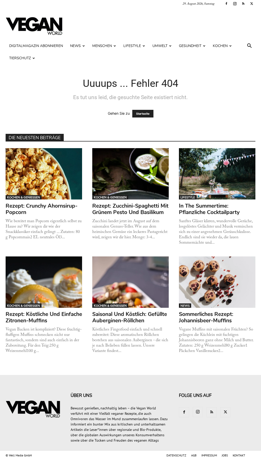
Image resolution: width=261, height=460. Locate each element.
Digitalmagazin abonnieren (36, 45)
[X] (251, 3)
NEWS (75, 45)
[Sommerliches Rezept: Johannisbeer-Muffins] (217, 282)
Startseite (143, 113)
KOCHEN (220, 45)
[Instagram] (235, 3)
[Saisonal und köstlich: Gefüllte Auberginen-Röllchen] (130, 282)
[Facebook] (226, 3)
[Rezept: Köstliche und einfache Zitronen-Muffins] (44, 282)
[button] (249, 46)
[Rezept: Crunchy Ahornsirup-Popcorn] (44, 173)
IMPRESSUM (209, 455)
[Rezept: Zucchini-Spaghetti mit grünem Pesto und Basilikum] (130, 173)
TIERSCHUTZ (20, 58)
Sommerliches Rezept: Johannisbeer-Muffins (206, 317)
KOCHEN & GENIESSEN (23, 197)
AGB (194, 455)
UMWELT (159, 45)
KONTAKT (239, 455)
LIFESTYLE (132, 45)
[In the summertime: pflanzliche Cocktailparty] (217, 173)
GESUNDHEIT (190, 45)
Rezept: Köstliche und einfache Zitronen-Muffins (44, 317)
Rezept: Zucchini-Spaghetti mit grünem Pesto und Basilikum (130, 209)
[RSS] (243, 3)
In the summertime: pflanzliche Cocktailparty (209, 209)
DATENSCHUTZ (176, 455)
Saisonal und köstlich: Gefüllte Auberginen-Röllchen (129, 317)
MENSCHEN (102, 45)
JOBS (225, 455)
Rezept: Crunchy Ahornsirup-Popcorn (41, 209)
